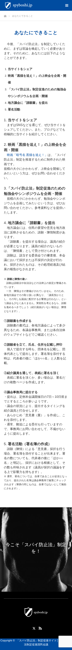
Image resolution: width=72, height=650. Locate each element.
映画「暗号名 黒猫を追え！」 (27, 155)
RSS (40, 627)
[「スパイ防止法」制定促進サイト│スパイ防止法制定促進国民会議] (34, 5)
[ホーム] (5, 15)
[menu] (66, 5)
